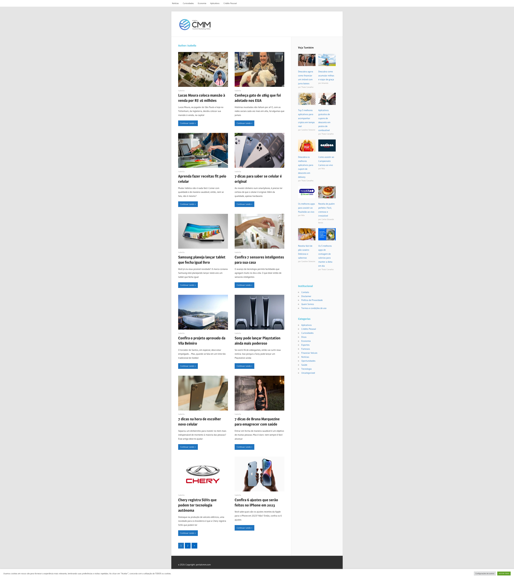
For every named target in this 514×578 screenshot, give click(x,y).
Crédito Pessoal (230, 3)
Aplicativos (215, 3)
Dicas (303, 336)
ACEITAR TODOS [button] (504, 573)
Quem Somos (307, 304)
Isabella (181, 90)
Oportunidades (308, 360)
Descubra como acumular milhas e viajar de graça (326, 75)
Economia (202, 3)
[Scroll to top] (509, 573)
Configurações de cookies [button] (484, 573)
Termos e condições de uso (313, 308)
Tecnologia (306, 368)
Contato (305, 292)
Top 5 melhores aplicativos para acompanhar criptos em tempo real (306, 118)
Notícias (175, 3)
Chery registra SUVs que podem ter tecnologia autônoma (197, 505)
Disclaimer (306, 296)
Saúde (304, 364)
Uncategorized (308, 372)
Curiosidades (188, 3)
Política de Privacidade (312, 300)
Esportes (305, 344)
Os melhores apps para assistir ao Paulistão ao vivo (306, 207)
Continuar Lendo (187, 123)
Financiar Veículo (309, 352)
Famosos (305, 348)
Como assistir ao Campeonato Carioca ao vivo (326, 161)
